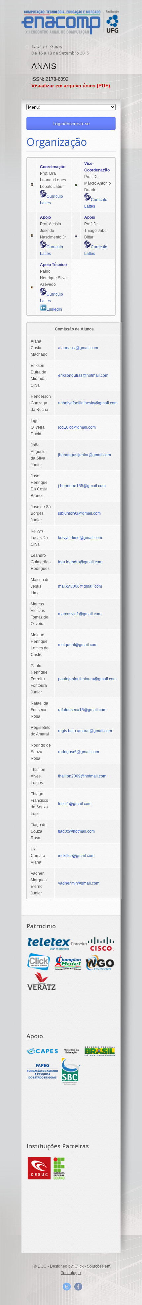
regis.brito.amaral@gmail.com (85, 731)
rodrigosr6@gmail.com (78, 752)
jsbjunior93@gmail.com (79, 513)
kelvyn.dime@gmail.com (80, 537)
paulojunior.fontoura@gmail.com (87, 679)
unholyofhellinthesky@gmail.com (88, 403)
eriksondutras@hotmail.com (83, 375)
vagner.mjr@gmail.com (78, 883)
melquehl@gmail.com (77, 644)
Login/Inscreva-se (71, 123)
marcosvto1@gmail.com (79, 614)
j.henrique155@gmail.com (82, 486)
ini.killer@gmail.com (76, 855)
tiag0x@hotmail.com (76, 831)
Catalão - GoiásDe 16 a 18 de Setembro (60, 49)
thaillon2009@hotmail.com (82, 776)
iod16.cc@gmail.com (77, 427)
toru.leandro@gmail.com (80, 562)
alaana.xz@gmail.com (78, 348)
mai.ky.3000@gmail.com (80, 586)
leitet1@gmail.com (74, 803)
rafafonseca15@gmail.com (82, 710)
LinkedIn (54, 309)
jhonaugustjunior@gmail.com (84, 455)
